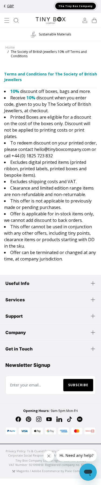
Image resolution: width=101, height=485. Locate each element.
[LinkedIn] (59, 419)
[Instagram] (38, 419)
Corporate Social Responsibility (30, 455)
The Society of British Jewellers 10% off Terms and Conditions (49, 54)
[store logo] (50, 20)
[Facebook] (18, 419)
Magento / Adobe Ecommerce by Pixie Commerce (52, 471)
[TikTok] (69, 419)
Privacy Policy (16, 451)
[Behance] (79, 419)
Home (10, 47)
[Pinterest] (28, 419)
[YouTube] (49, 419)
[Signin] (85, 20)
